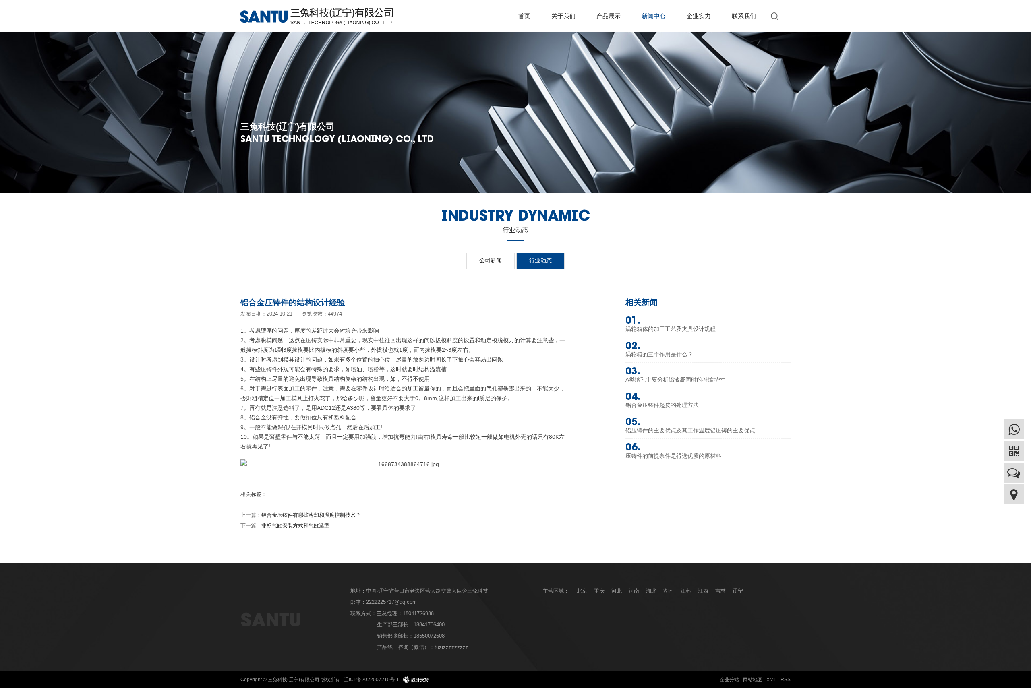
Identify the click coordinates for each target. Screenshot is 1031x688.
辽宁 (738, 591)
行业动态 (540, 260)
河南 (634, 591)
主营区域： (556, 591)
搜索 (776, 15)
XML (771, 679)
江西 (703, 591)
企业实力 (699, 15)
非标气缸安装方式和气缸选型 (295, 526)
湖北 (651, 591)
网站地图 (752, 679)
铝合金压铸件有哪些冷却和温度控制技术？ (311, 515)
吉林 (720, 591)
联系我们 (744, 15)
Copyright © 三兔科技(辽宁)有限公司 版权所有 (290, 679)
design (416, 679)
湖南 (668, 591)
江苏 (686, 591)
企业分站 (729, 679)
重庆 (599, 591)
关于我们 (563, 15)
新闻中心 (654, 15)
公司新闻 (490, 260)
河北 (616, 591)
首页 (524, 15)
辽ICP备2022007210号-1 (371, 679)
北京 (582, 591)
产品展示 (608, 15)
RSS (785, 679)
